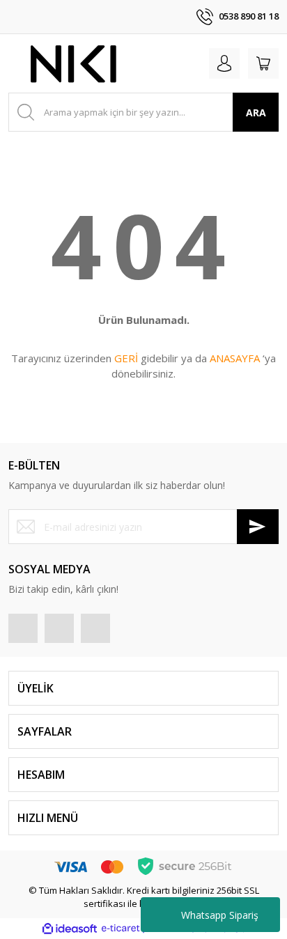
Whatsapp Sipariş (219, 915)
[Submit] (258, 526)
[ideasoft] (70, 929)
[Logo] (74, 63)
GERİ (126, 358)
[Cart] (263, 63)
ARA (256, 112)
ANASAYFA (235, 358)
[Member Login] (224, 63)
